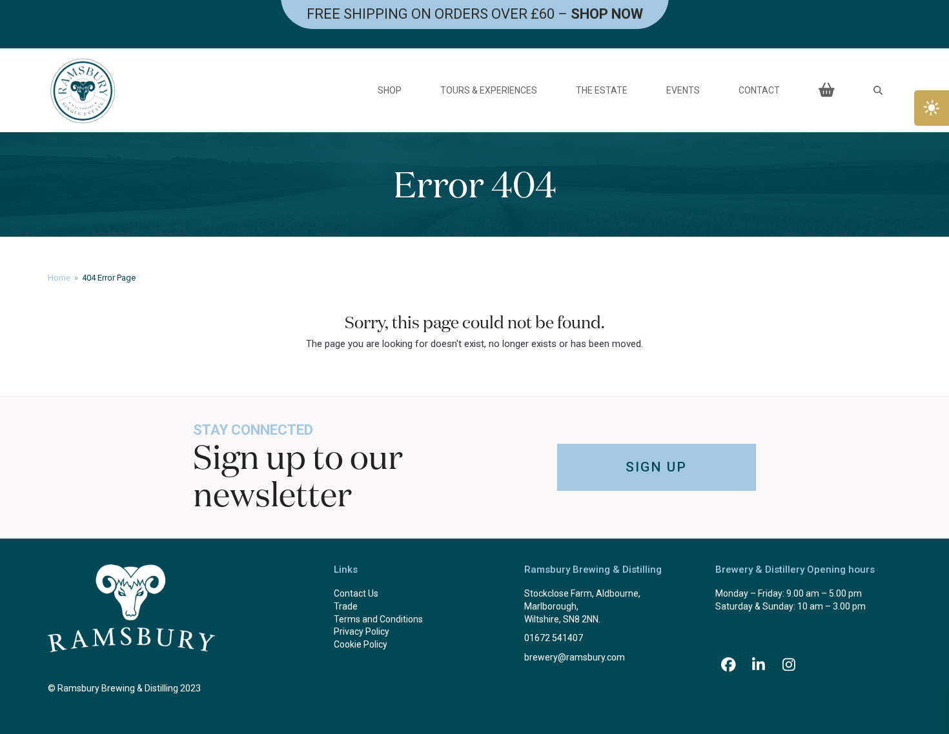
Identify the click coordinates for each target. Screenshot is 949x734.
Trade (346, 606)
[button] (878, 90)
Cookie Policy (360, 644)
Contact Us (356, 593)
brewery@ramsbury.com (574, 657)
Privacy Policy (361, 631)
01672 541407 (553, 638)
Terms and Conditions (378, 619)
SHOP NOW (607, 14)
